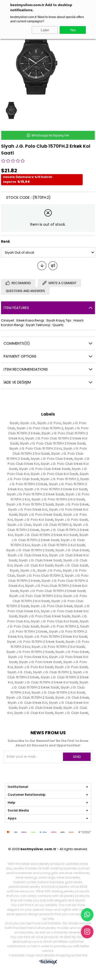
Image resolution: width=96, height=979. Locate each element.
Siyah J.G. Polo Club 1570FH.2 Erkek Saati (53, 443)
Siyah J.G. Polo (49, 423)
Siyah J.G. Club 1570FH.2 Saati (30, 550)
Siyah (14, 423)
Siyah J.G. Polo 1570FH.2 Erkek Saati (35, 494)
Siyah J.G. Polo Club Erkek (52, 458)
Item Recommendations (26, 369)
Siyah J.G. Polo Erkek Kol (27, 509)
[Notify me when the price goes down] (41, 265)
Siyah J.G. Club (19, 524)
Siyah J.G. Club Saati (71, 565)
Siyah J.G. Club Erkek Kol (27, 555)
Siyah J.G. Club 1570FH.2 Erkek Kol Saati (46, 534)
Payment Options (20, 356)
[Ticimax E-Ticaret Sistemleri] (48, 962)
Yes (73, 30)
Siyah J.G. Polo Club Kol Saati (54, 473)
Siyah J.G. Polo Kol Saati (33, 519)
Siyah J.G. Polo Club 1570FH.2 (40, 428)
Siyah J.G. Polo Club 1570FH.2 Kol (35, 448)
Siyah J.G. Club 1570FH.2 (52, 524)
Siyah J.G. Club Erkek (72, 550)
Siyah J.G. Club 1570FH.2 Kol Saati (58, 545)
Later (45, 30)
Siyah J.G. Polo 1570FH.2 (59, 479)
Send (77, 757)
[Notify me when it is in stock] (52, 265)
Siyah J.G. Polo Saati (71, 519)
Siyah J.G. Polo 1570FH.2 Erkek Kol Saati (55, 489)
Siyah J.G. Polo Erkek (72, 504)
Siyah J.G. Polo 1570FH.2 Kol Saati (58, 499)
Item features (16, 307)
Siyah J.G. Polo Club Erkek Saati (44, 468)
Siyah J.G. (28, 423)
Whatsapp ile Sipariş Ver (50, 135)
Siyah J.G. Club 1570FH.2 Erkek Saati (50, 537)
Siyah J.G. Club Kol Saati (33, 565)
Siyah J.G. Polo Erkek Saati (40, 514)
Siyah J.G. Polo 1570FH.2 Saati (30, 504)
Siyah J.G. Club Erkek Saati (40, 560)
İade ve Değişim (17, 382)
